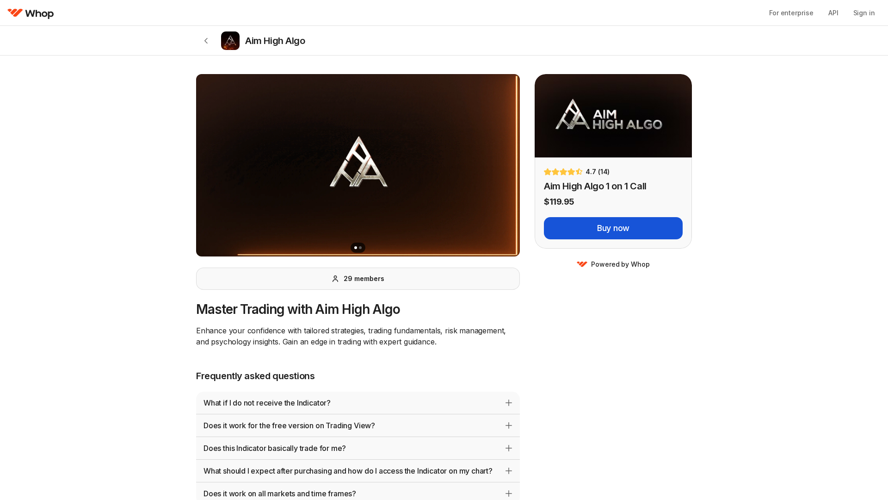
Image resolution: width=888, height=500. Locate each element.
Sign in (864, 13)
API (833, 13)
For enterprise (791, 13)
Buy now (613, 228)
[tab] (355, 247)
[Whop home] (31, 13)
